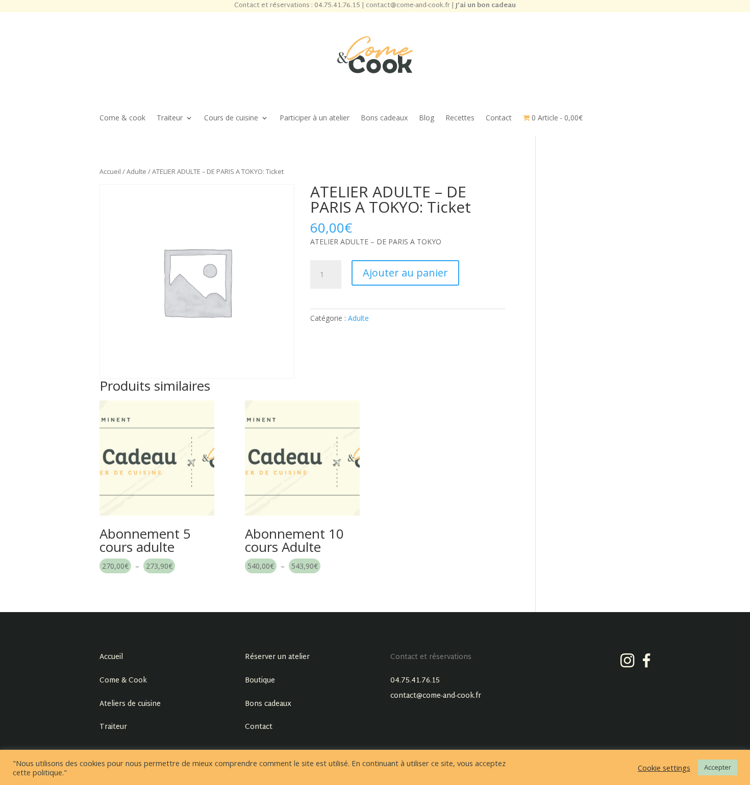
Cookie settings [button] (664, 767)
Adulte (136, 171)
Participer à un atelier (314, 118)
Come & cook (122, 118)
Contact (499, 118)
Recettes (459, 118)
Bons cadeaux (384, 118)
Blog (426, 118)
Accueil (110, 171)
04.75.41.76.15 (415, 680)
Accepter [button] (717, 767)
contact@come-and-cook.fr (435, 696)
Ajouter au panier (405, 273)
